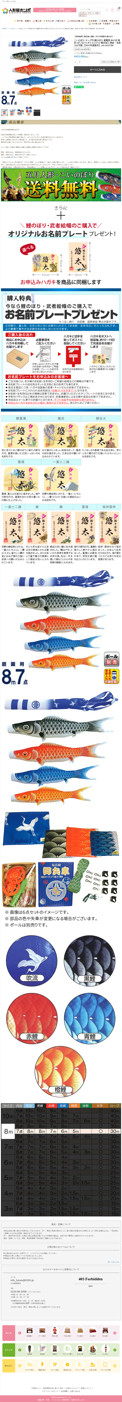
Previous (20, 1333)
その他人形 (97, 24)
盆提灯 (108, 24)
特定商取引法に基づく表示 (53, 1388)
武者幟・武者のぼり (110, 21)
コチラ (20, 155)
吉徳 (96, 13)
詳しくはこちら (113, 1262)
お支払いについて (72, 1388)
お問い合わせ (75, 1391)
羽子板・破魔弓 (24, 21)
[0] (118, 11)
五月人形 (50, 21)
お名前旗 (93, 21)
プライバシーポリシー (50, 1391)
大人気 (82, 13)
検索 (107, 9)
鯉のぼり (83, 15)
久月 (89, 13)
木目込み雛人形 (77, 21)
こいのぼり (11, 28)
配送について (86, 1388)
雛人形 (39, 21)
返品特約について (80, 77)
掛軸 (118, 24)
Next (115, 1333)
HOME (4, 28)
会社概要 (64, 1391)
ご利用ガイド (36, 1388)
